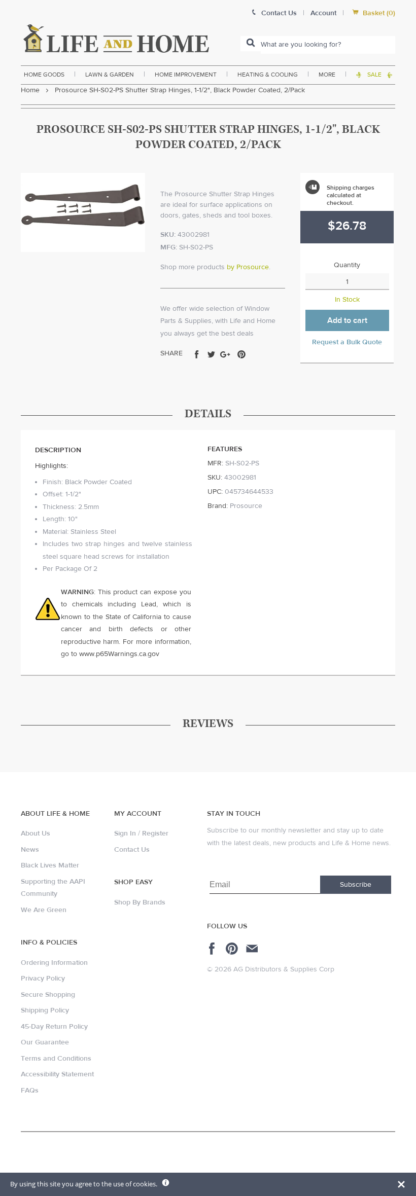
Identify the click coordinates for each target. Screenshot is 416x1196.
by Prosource (248, 267)
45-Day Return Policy (54, 1026)
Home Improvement (186, 74)
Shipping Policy (45, 1010)
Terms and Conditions (56, 1058)
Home (30, 90)
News (30, 849)
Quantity (347, 265)
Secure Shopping (48, 994)
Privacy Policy (43, 978)
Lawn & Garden (109, 74)
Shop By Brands (139, 902)
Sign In (125, 833)
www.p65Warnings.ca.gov (119, 654)
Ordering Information (54, 962)
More (327, 74)
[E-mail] (253, 948)
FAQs (30, 1090)
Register (155, 833)
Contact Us (132, 849)
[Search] (250, 43)
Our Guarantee (45, 1042)
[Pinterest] (233, 948)
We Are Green (43, 910)
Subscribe (355, 884)
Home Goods (44, 74)
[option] (83, 212)
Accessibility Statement (57, 1074)
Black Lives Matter (50, 865)
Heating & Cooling (267, 74)
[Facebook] (213, 948)
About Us (35, 833)
